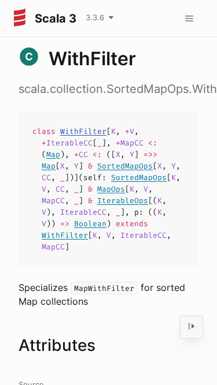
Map (53, 154)
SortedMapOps (125, 166)
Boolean (90, 224)
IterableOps (122, 200)
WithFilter (83, 131)
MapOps (111, 189)
